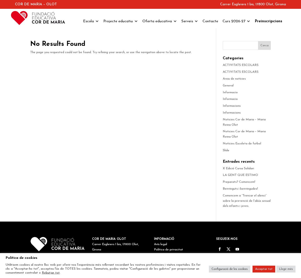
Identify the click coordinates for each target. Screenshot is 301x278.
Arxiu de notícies (234, 78)
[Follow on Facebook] (219, 249)
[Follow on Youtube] (237, 249)
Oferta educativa (157, 21)
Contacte (210, 21)
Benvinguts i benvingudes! (240, 188)
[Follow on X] (228, 249)
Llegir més (286, 269)
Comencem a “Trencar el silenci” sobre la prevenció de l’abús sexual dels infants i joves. (247, 201)
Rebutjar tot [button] (51, 272)
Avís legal (160, 244)
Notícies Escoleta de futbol (242, 143)
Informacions (232, 106)
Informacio (230, 92)
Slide (226, 150)
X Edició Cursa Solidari (238, 168)
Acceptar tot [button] (264, 269)
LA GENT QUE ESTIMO (240, 175)
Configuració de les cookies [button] (230, 269)
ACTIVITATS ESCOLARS (240, 65)
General (228, 85)
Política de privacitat (168, 249)
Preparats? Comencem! (239, 182)
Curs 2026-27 (234, 21)
